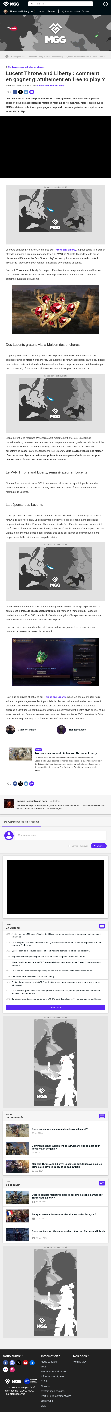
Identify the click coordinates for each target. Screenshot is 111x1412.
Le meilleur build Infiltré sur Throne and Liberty (32, 976)
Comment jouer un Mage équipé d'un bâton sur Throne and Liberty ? (68, 1232)
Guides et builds (27, 729)
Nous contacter (49, 1361)
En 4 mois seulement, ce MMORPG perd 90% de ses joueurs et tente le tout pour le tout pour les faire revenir (56, 983)
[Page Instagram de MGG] (12, 1369)
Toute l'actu (55, 1007)
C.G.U (44, 1381)
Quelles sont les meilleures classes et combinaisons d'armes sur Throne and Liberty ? (51, 951)
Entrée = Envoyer (80, 846)
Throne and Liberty (35, 57)
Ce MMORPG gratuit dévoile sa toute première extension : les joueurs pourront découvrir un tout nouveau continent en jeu (56, 991)
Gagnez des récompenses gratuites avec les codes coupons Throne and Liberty (48, 956)
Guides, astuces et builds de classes (26, 67)
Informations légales (52, 1376)
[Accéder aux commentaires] (31, 92)
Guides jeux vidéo (18, 57)
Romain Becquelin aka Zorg (50, 85)
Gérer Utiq (47, 1400)
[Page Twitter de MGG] (18, 1362)
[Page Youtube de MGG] (25, 1362)
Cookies (45, 1386)
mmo (39, 750)
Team (44, 1366)
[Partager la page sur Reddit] (26, 92)
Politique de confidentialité (56, 1396)
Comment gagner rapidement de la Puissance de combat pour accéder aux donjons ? (66, 1147)
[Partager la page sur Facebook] (15, 92)
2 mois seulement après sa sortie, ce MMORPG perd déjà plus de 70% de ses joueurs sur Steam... (57, 999)
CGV (44, 1405)
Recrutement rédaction (54, 1371)
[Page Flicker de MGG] (5, 1369)
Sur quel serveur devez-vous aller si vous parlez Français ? (64, 1214)
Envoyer (100, 846)
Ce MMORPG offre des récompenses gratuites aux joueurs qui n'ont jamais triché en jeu (52, 970)
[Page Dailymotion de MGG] (32, 1362)
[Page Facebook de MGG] (5, 1362)
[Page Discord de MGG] (12, 1362)
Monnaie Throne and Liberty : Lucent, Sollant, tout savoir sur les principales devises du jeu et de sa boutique (67, 1165)
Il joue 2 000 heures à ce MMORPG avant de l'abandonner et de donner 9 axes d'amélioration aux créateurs (57, 963)
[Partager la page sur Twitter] (20, 92)
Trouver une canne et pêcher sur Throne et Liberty (66, 753)
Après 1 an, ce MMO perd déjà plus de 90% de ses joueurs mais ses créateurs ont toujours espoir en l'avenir (56, 935)
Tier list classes (77, 729)
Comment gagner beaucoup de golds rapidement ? (60, 1129)
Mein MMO (79, 1361)
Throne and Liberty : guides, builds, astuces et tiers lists (67, 57)
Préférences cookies (52, 1391)
